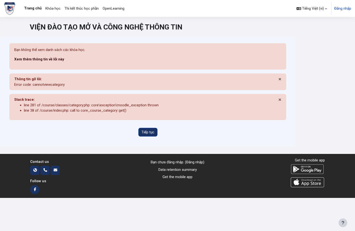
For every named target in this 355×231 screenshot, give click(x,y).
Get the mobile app (177, 177)
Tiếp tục (148, 132)
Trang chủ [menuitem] (33, 8)
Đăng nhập (342, 8)
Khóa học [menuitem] (53, 8)
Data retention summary (177, 169)
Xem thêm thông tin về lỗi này (39, 59)
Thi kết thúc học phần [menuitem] (81, 8)
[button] (311, 8)
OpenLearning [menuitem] (113, 8)
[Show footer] (343, 222)
